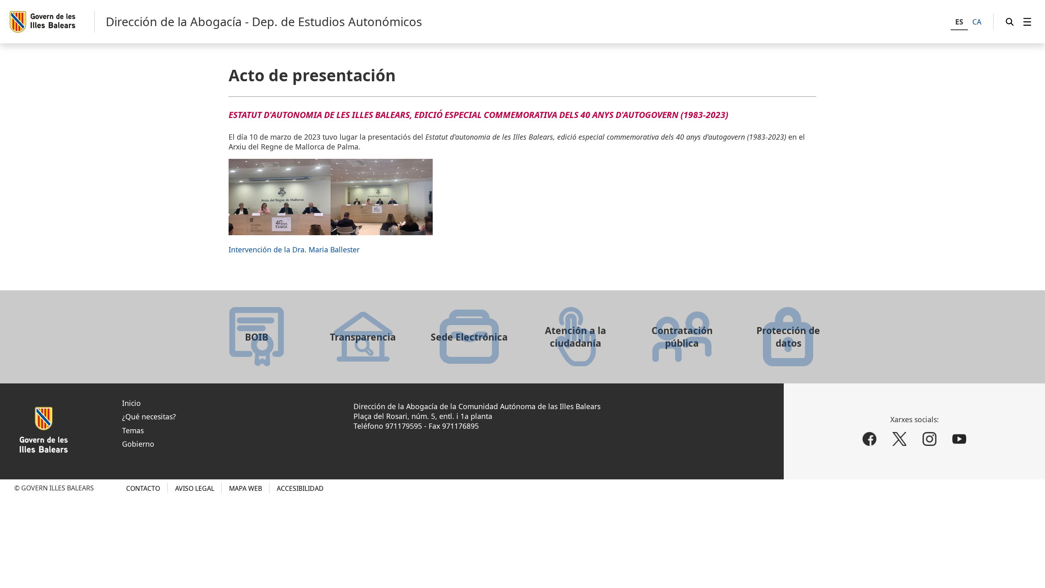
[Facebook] (869, 439)
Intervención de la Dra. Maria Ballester (294, 249)
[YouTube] (959, 439)
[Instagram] (929, 439)
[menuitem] (1027, 21)
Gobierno (138, 444)
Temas (133, 430)
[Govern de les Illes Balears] (52, 22)
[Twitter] (899, 439)
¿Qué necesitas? (149, 416)
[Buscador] (1009, 21)
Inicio (131, 403)
